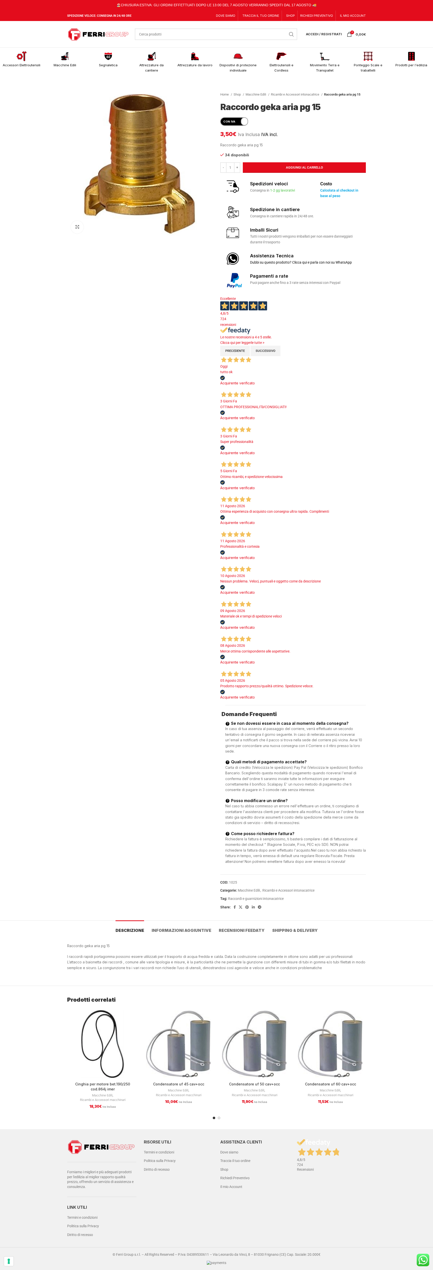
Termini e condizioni (82, 1217)
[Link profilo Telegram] (259, 907)
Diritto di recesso (80, 1235)
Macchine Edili (256, 94)
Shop (238, 94)
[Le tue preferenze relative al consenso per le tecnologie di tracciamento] (9, 1261)
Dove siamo (229, 1152)
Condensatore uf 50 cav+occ (254, 1084)
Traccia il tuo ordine (235, 1161)
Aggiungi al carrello (304, 167)
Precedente (235, 351)
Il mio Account (231, 1187)
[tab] (130, 928)
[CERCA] (291, 34)
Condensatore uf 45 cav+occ (178, 1084)
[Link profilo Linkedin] (253, 907)
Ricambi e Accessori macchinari (103, 1100)
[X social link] (240, 907)
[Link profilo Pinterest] (247, 907)
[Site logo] (98, 34)
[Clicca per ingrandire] (77, 227)
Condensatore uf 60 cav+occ (330, 1084)
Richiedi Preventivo (235, 1178)
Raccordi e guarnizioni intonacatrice (256, 899)
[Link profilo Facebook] (234, 907)
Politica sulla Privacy (83, 1226)
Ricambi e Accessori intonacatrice (295, 94)
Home (225, 94)
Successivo (265, 351)
